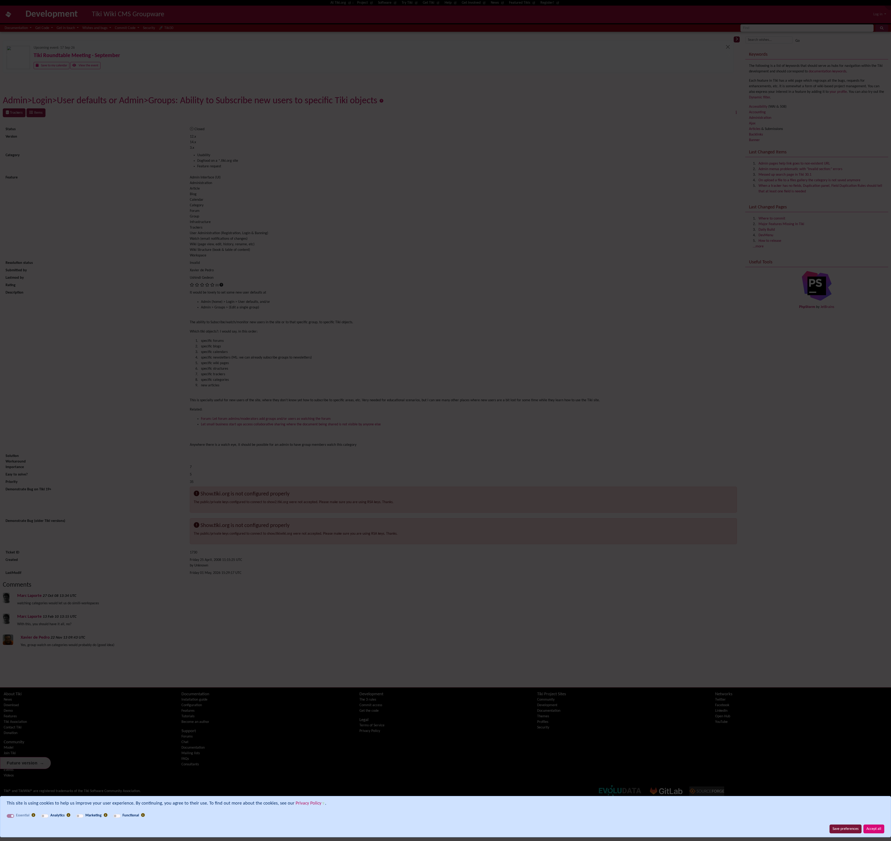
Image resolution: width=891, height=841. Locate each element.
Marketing (93, 815)
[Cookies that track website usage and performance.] (68, 815)
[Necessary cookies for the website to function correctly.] (33, 815)
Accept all (873, 829)
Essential (22, 815)
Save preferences (846, 829)
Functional (131, 815)
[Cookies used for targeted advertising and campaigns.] (105, 815)
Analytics (57, 815)
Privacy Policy (308, 803)
